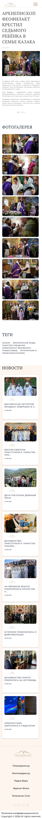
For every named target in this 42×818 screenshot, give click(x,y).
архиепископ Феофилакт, (16, 348)
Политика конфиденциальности (19, 813)
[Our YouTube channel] (23, 805)
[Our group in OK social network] (27, 805)
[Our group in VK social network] (15, 805)
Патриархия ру (21, 765)
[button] (20, 144)
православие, (10, 351)
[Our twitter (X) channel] (19, 805)
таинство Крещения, (13, 345)
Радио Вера (21, 781)
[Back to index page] (10, 6)
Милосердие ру (21, 773)
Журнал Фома (21, 788)
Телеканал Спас (21, 796)
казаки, (6, 343)
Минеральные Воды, (24, 343)
